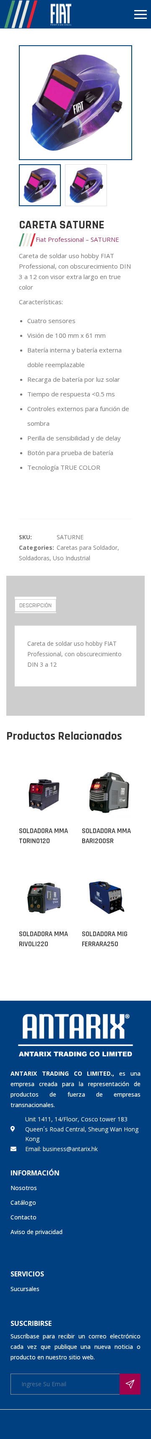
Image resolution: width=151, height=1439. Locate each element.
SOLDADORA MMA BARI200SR (106, 836)
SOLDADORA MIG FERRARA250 (105, 939)
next (121, 102)
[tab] (35, 605)
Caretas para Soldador (87, 547)
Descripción (35, 605)
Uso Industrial (71, 558)
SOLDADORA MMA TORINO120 (43, 836)
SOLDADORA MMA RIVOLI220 (43, 939)
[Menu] (113, 14)
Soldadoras (34, 558)
